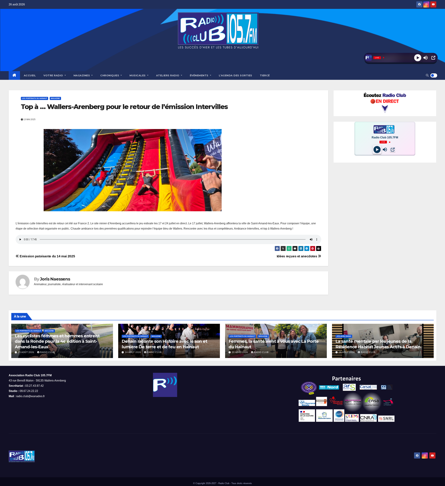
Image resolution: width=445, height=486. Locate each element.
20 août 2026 (240, 352)
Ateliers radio (168, 75)
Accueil (30, 75)
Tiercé (265, 75)
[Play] (417, 57)
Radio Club (47, 352)
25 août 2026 (26, 352)
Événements (199, 75)
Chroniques (110, 75)
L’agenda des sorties (235, 75)
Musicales (138, 75)
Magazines (82, 75)
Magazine (55, 98)
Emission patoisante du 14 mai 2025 (47, 256)
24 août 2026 (133, 352)
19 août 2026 (347, 352)
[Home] (14, 75)
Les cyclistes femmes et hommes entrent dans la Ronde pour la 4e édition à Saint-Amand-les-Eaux (57, 341)
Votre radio (53, 75)
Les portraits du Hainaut (34, 98)
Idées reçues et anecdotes (297, 256)
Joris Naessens (55, 279)
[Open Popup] (433, 57)
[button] (427, 75)
